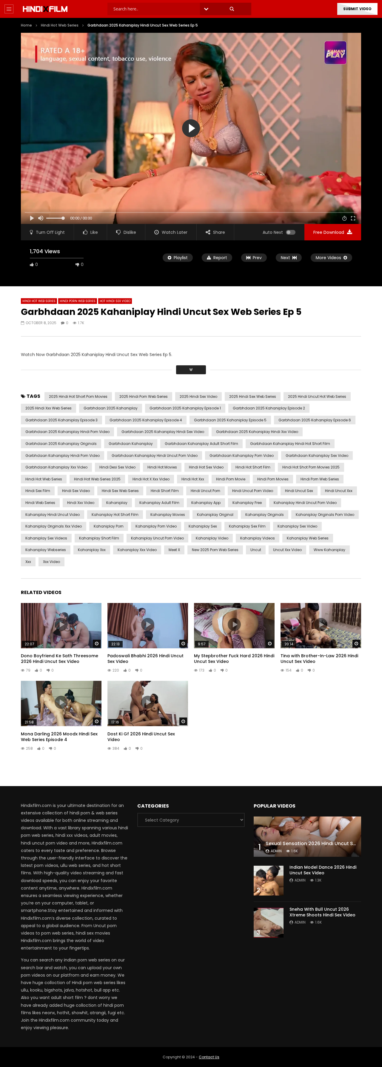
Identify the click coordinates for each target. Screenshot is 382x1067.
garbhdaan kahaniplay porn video (242, 455)
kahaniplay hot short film (115, 514)
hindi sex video (76, 490)
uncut (255, 549)
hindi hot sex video (206, 467)
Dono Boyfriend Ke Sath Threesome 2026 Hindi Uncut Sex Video (59, 658)
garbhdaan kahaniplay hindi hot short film (290, 443)
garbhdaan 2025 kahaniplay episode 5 (230, 420)
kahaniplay (116, 502)
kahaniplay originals (264, 514)
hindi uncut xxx (338, 490)
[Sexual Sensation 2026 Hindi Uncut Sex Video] (307, 837)
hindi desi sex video (117, 467)
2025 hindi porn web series (143, 396)
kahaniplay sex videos (46, 538)
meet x (174, 549)
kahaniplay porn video (156, 526)
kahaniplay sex (203, 526)
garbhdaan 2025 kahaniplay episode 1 (185, 408)
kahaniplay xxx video (137, 549)
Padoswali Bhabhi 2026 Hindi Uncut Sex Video (145, 658)
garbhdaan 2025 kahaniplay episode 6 (314, 420)
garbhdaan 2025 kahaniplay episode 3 (61, 420)
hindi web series (40, 502)
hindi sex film (37, 490)
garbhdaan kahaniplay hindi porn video (62, 455)
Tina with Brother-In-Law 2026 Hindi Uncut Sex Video (319, 658)
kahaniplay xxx (92, 549)
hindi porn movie (230, 479)
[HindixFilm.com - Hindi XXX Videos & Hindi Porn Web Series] (45, 8)
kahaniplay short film (99, 538)
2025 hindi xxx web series (48, 408)
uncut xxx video (287, 549)
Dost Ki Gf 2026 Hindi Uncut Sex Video (141, 737)
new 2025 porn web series (215, 549)
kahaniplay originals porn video (325, 514)
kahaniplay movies (167, 514)
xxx (28, 561)
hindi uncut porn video (252, 490)
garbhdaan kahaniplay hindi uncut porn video (155, 455)
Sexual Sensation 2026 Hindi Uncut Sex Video (320, 843)
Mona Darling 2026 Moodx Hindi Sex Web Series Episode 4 (59, 737)
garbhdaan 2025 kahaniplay (111, 408)
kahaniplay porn (109, 526)
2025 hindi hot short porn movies (78, 396)
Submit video (357, 8)
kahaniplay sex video (297, 526)
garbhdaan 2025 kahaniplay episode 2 (269, 408)
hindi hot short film (252, 467)
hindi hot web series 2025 (97, 479)
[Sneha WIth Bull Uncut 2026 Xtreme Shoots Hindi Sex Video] (269, 923)
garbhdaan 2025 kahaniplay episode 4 (146, 420)
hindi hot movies (162, 467)
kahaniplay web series (308, 538)
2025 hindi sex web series (252, 396)
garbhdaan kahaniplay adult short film (201, 443)
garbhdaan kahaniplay (131, 443)
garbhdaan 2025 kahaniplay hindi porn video (67, 431)
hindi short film (165, 490)
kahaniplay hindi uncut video (52, 514)
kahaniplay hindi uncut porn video (305, 502)
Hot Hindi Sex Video (115, 301)
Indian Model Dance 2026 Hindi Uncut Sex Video (322, 870)
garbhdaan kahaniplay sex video (317, 455)
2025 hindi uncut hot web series (317, 396)
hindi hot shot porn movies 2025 (311, 467)
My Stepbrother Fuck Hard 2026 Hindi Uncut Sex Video (234, 658)
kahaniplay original (215, 514)
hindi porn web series (320, 479)
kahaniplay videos (257, 538)
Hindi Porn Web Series (78, 301)
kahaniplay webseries (45, 549)
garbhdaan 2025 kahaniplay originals (61, 443)
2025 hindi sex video (198, 396)
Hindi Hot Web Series (59, 25)
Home (26, 25)
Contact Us (209, 1057)
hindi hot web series (43, 479)
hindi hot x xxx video (151, 479)
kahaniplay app (206, 502)
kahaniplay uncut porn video (157, 538)
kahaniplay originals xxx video (53, 526)
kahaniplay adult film (159, 502)
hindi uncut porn (205, 490)
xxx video (51, 561)
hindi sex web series (120, 490)
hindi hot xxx (192, 479)
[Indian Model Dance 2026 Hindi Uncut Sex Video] (269, 881)
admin (276, 850)
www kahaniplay (329, 549)
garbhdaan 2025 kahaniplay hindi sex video (162, 431)
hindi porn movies (273, 479)
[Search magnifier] (231, 9)
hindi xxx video (80, 502)
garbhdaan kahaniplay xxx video (56, 467)
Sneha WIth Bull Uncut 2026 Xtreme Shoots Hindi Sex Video (322, 912)
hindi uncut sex (299, 490)
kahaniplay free (247, 502)
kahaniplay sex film (247, 526)
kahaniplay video (212, 538)
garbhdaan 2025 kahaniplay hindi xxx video (257, 431)
